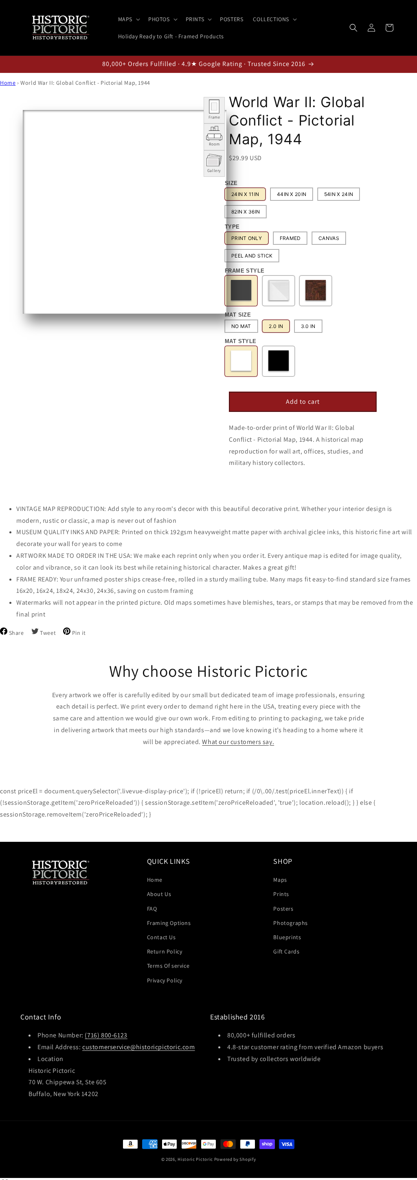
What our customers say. (238, 742)
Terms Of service (168, 965)
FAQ (152, 908)
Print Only (246, 238)
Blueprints (287, 937)
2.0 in (276, 326)
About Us (159, 894)
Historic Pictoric (195, 1159)
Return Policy (164, 951)
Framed (290, 238)
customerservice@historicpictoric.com (138, 1047)
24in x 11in (245, 194)
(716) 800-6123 (106, 1035)
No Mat (241, 326)
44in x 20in (291, 194)
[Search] (353, 28)
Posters (283, 908)
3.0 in (308, 326)
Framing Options (169, 923)
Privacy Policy (164, 980)
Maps (280, 879)
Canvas (328, 238)
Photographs (290, 923)
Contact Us (161, 937)
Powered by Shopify (235, 1159)
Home (7, 82)
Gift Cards (286, 951)
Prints (281, 894)
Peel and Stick (251, 256)
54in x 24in (338, 194)
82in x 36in (245, 212)
